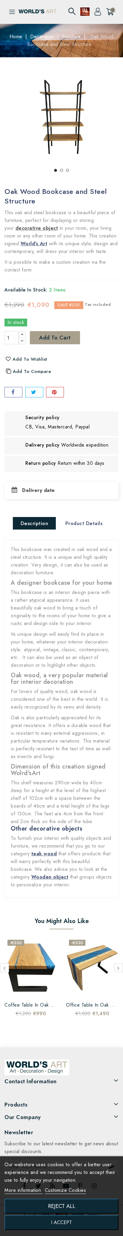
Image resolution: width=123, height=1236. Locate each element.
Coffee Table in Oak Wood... (36, 1005)
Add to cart (55, 338)
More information (23, 1190)
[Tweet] (34, 392)
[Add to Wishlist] (13, 989)
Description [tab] (34, 523)
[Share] (13, 392)
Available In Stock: (25, 289)
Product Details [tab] (84, 523)
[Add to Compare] (25, 989)
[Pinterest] (55, 392)
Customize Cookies (65, 1190)
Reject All (61, 1206)
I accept (61, 1222)
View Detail (49, 989)
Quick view (37, 989)
